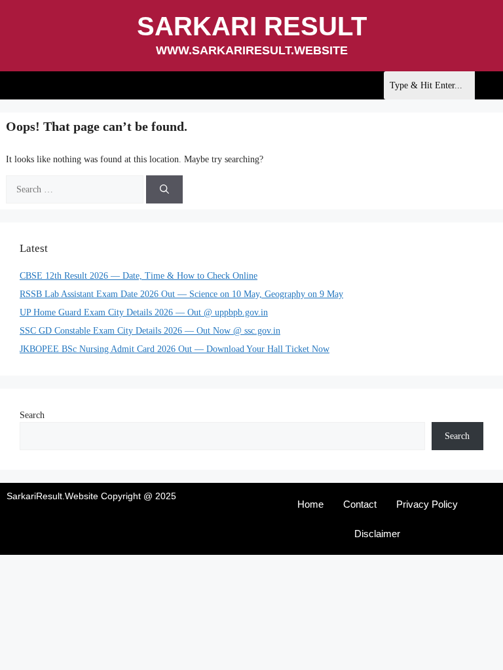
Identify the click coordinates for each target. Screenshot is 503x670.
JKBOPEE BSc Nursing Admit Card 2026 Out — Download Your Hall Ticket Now (174, 349)
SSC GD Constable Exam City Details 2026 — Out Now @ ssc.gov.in (150, 331)
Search (32, 415)
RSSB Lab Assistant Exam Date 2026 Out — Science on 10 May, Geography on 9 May (181, 294)
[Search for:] (76, 189)
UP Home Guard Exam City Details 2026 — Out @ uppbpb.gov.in (144, 312)
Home (310, 504)
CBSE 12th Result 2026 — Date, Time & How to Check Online (138, 276)
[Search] (164, 189)
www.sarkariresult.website (252, 50)
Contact (360, 504)
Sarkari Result (252, 26)
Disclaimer (377, 533)
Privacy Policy (427, 504)
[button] (10, 85)
